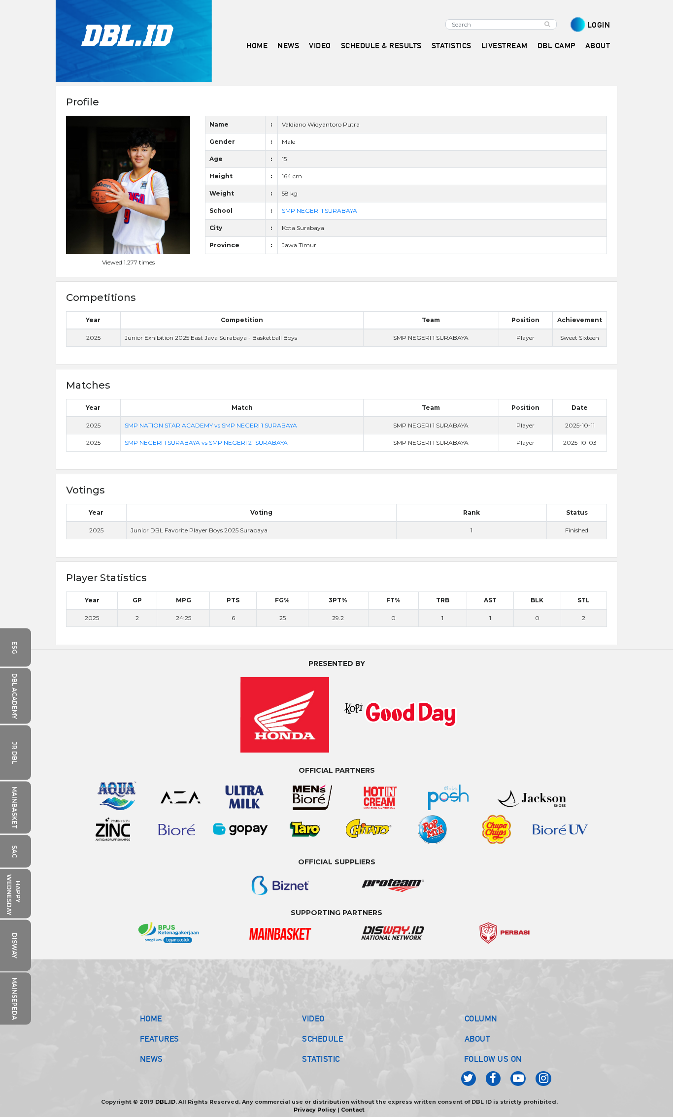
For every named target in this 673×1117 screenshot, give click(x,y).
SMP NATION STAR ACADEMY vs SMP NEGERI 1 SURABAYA (211, 425)
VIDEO (320, 45)
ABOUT (478, 1039)
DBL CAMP (556, 45)
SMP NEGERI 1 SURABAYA (319, 210)
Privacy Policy (315, 1109)
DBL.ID (165, 1101)
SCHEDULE (322, 1039)
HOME (257, 45)
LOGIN (598, 25)
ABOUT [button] (597, 45)
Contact (353, 1109)
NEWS (151, 1059)
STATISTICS (451, 45)
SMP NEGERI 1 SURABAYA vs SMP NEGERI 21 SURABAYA (206, 442)
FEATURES (159, 1039)
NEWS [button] (288, 45)
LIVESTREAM (504, 45)
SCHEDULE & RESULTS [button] (381, 45)
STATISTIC (321, 1059)
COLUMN (481, 1018)
